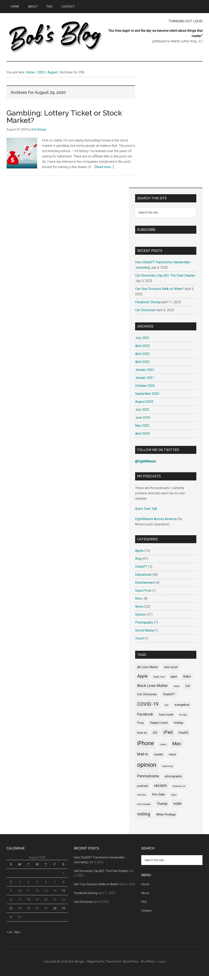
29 (63, 908)
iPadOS (183, 733)
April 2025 (142, 346)
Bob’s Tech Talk (146, 509)
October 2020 (145, 386)
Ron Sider (158, 794)
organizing (167, 766)
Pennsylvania (148, 776)
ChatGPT (141, 567)
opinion (146, 764)
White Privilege (166, 814)
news (172, 754)
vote (177, 803)
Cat (187, 686)
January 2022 (144, 370)
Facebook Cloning (148, 302)
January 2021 (144, 378)
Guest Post (143, 590)
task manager (144, 804)
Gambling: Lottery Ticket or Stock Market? (64, 117)
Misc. (139, 598)
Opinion (140, 614)
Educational (143, 575)
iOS (155, 733)
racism (160, 785)
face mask (166, 714)
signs (174, 794)
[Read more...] (104, 167)
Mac (176, 743)
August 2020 (144, 402)
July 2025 (142, 338)
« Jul (9, 932)
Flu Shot (183, 714)
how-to (142, 733)
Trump (162, 803)
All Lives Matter (147, 667)
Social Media (144, 630)
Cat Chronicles (145, 310)
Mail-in (142, 754)
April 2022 (142, 362)
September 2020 (147, 394)
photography (173, 776)
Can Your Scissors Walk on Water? (159, 289)
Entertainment (145, 582)
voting (143, 814)
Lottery (163, 744)
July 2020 (142, 410)
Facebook (145, 714)
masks (158, 754)
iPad (168, 732)
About (145, 893)
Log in (162, 961)
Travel (139, 638)
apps (174, 676)
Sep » (17, 932)
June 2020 (142, 418)
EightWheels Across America (156, 519)
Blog (138, 559)
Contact (146, 910)
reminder (141, 794)
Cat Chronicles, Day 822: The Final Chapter (165, 275)
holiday (178, 723)
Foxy (140, 723)
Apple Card (159, 676)
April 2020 (142, 433)
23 (10, 908)
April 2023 (142, 354)
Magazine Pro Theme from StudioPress (112, 961)
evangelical (182, 705)
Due (167, 705)
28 (54, 908)
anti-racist (171, 667)
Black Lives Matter (152, 685)
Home (145, 884)
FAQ (144, 901)
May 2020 (142, 425)
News (139, 606)
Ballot (187, 676)
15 (63, 890)
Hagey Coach (159, 723)
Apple (139, 551)
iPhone (145, 743)
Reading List (179, 786)
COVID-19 (148, 704)
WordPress (148, 961)
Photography (144, 622)
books (176, 686)
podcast (142, 786)
